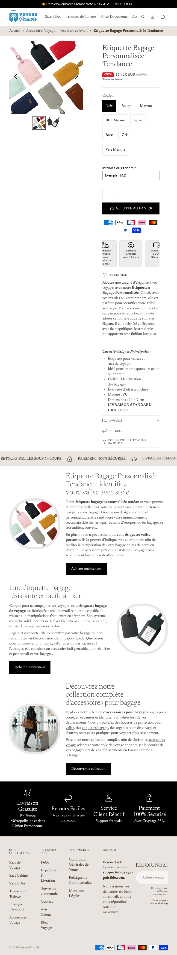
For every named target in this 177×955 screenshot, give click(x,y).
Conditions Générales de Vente (78, 865)
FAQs (45, 862)
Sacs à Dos (17, 883)
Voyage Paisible (29, 947)
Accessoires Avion (74, 31)
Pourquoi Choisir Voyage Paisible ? (127, 441)
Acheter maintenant (86, 569)
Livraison (116, 420)
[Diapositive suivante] (78, 77)
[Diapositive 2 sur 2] (53, 123)
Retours (115, 431)
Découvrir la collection (88, 769)
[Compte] (153, 17)
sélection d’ (117, 712)
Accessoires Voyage (40, 31)
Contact (47, 902)
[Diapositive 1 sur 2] (39, 123)
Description (118, 275)
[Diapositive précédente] (14, 77)
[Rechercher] (143, 17)
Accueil (15, 31)
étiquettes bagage (95, 728)
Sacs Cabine (18, 876)
